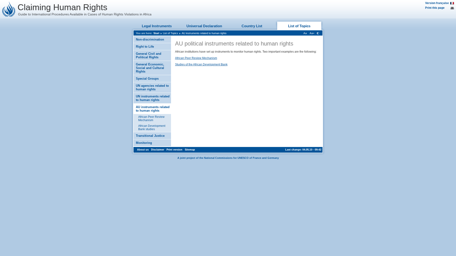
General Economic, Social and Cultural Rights (150, 68)
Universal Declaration (204, 26)
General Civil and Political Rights (148, 55)
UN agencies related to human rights (152, 87)
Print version (174, 149)
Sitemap (190, 149)
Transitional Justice (150, 135)
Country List (252, 26)
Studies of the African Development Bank (201, 64)
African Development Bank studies (151, 127)
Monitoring (144, 143)
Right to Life (145, 46)
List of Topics (299, 26)
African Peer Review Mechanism (151, 118)
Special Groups (147, 78)
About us (143, 149)
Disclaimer (157, 149)
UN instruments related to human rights (153, 98)
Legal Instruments (157, 26)
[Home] (9, 9)
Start (156, 33)
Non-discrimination (150, 39)
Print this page (435, 7)
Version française (437, 3)
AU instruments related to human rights (204, 33)
